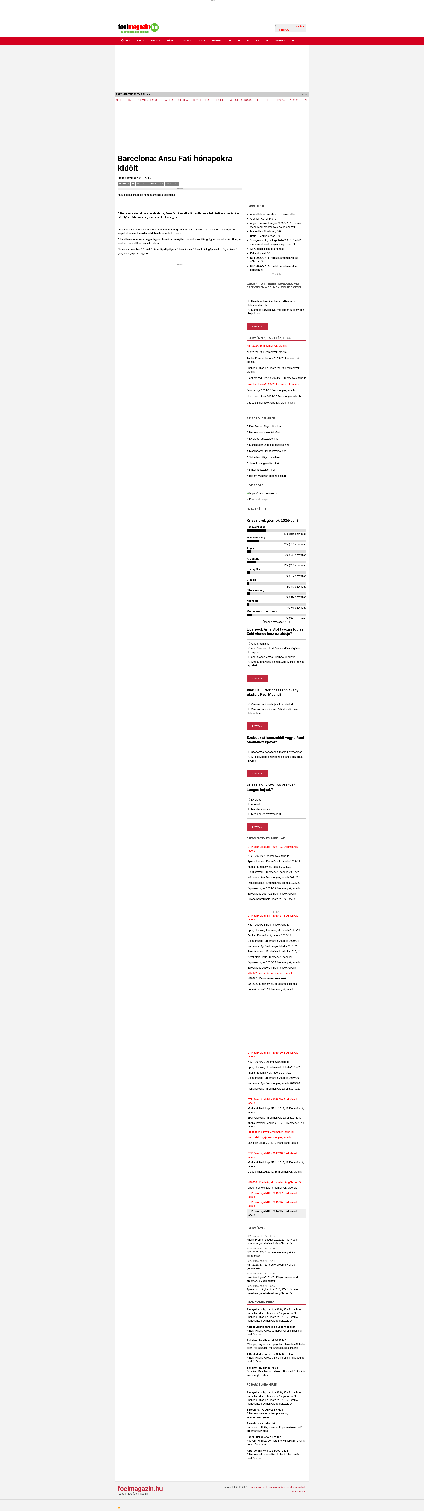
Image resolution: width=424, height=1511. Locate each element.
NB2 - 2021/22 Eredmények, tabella (268, 856)
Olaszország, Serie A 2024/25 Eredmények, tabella (276, 378)
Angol (141, 40)
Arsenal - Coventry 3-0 (263, 218)
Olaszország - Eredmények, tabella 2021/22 (273, 872)
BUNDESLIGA (201, 100)
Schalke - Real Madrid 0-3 (262, 1367)
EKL (267, 100)
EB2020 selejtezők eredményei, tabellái (271, 1132)
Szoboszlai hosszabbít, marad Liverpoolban (276, 752)
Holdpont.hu (283, 30)
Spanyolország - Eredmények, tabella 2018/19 (274, 1117)
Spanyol (217, 40)
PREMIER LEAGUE (147, 100)
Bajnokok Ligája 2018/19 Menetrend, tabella (273, 1142)
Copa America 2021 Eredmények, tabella (271, 989)
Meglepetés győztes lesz (266, 814)
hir (133, 184)
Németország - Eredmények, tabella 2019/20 (274, 1083)
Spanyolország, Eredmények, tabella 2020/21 (274, 930)
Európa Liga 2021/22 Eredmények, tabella (272, 893)
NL (293, 40)
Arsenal (255, 804)
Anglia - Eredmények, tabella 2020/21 (269, 935)
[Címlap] (138, 27)
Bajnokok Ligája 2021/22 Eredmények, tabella (274, 888)
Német (171, 40)
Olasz (201, 40)
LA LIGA (168, 100)
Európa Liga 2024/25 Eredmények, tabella (271, 390)
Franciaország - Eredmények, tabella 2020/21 (274, 951)
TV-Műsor (299, 26)
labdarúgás (172, 184)
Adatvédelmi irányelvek (293, 1487)
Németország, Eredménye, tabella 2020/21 (272, 946)
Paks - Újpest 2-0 (260, 253)
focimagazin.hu (140, 1489)
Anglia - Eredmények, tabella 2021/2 (269, 866)
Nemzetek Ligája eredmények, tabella (269, 1137)
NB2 (128, 100)
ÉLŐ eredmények (259, 499)
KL (248, 40)
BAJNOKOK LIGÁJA (240, 100)
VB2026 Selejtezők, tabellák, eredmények (271, 402)
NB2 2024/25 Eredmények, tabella (267, 352)
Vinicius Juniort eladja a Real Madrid (272, 704)
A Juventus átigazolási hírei (263, 463)
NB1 (118, 100)
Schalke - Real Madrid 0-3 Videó (266, 1340)
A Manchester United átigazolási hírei (268, 444)
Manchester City (260, 809)
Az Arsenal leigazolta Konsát (267, 248)
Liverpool (256, 799)
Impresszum (273, 1487)
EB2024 (280, 100)
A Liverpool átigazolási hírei (263, 438)
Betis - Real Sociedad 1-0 (265, 236)
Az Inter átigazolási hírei (261, 469)
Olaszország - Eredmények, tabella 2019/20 (273, 1077)
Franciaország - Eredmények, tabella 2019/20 (274, 1088)
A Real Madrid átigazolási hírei (264, 426)
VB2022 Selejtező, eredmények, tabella (270, 973)
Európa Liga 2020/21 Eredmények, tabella (272, 967)
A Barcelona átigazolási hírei (263, 432)
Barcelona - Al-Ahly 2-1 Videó (265, 1409)
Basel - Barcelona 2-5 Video (264, 1437)
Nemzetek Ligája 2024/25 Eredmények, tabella (274, 396)
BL (230, 40)
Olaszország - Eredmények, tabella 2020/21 (273, 940)
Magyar (186, 40)
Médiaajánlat (299, 1491)
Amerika (280, 40)
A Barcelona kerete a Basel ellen (267, 1450)
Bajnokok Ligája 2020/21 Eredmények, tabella (274, 962)
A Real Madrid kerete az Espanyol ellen (272, 214)
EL (239, 40)
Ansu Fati (141, 184)
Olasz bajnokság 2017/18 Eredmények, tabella (275, 1171)
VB (267, 40)
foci (161, 184)
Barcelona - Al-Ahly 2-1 (261, 1423)
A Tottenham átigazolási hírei (263, 457)
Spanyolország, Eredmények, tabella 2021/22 (274, 861)
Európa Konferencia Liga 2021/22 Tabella (271, 899)
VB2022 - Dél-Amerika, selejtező (267, 978)
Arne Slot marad (260, 643)
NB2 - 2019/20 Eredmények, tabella (268, 1061)
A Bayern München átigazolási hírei (267, 475)
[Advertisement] (212, 68)
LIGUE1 (218, 100)
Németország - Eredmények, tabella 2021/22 (274, 877)
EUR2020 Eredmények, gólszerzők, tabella (272, 983)
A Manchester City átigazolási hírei (267, 451)
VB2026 (294, 100)
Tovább (276, 274)
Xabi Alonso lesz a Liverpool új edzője (273, 657)
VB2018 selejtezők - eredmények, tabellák (272, 1187)
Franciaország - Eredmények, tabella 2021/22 (274, 882)
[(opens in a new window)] (262, 493)
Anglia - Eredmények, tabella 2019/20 (269, 1072)
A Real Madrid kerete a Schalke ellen (270, 1354)
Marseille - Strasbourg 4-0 (265, 231)
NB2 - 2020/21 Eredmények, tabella (268, 924)
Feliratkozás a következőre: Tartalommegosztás (119, 1508)
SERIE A (183, 100)
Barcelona (124, 184)
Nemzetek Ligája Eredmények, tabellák (270, 957)
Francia (156, 40)
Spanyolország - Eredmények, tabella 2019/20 (274, 1067)
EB (257, 40)
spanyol (152, 184)
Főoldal (126, 40)
